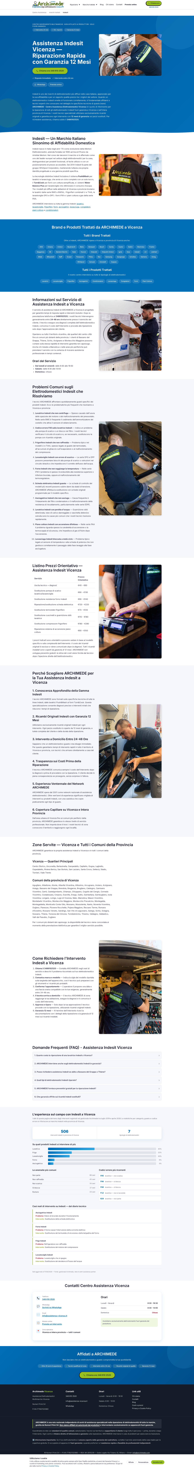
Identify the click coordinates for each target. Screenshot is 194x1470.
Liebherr (154, 252)
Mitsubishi (50, 257)
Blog (102, 4)
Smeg (154, 257)
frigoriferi (48, 207)
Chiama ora (154, 3)
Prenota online (131, 4)
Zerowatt (102, 262)
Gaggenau (40, 252)
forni (56, 207)
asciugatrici (64, 207)
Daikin (130, 247)
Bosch (102, 247)
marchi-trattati (54, 12)
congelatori (85, 207)
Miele (40, 257)
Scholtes (133, 257)
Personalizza (143, 1462)
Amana (50, 247)
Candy (111, 247)
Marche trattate (89, 5)
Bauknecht (71, 247)
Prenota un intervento (52, 1324)
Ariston (60, 247)
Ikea (128, 252)
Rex (99, 257)
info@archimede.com (141, 1453)
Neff (60, 257)
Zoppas (114, 262)
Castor (120, 247)
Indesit (137, 252)
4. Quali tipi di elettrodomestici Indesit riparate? (55, 1080)
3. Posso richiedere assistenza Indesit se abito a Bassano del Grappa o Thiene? (69, 1072)
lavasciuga (74, 207)
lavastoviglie (37, 207)
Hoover (83, 252)
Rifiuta (131, 1462)
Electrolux (140, 247)
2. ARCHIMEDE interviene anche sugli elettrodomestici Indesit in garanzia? (67, 1063)
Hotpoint (94, 252)
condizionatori (52, 210)
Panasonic (80, 257)
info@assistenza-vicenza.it (54, 1316)
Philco (91, 257)
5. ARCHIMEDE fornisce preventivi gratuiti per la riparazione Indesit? (65, 1088)
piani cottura (37, 210)
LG (145, 252)
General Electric (61, 252)
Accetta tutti (157, 1462)
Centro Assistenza (39, 12)
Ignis (120, 252)
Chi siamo (110, 4)
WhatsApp (41, 84)
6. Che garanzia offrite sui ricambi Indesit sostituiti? (57, 1097)
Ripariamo (74, 5)
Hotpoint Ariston (108, 252)
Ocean (69, 257)
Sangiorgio (121, 257)
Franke (151, 247)
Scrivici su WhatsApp (51, 1307)
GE (50, 252)
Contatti (119, 4)
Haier (74, 252)
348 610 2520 (48, 1299)
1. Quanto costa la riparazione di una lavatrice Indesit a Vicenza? (63, 1055)
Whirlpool (80, 262)
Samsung (108, 257)
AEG (41, 247)
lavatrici (80, 204)
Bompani (91, 247)
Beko (82, 247)
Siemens (144, 257)
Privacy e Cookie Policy (141, 1408)
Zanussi (92, 262)
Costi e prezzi (137, 1405)
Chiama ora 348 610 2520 (51, 71)
